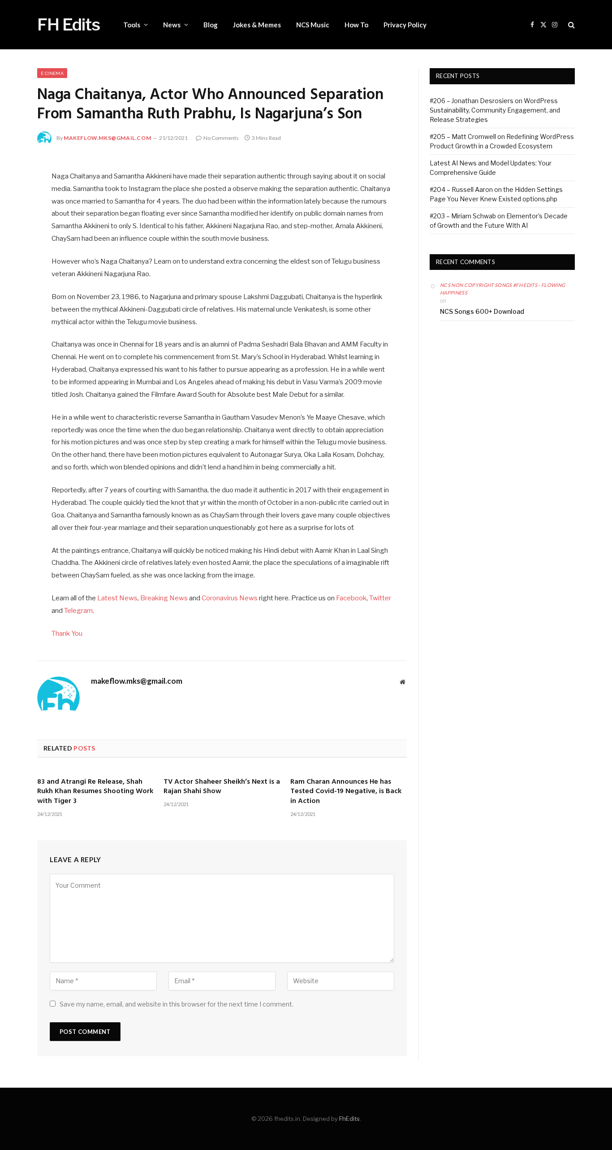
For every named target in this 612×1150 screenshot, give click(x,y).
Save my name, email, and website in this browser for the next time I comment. (176, 1004)
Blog (210, 25)
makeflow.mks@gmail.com (107, 138)
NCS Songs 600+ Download (482, 311)
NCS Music (312, 25)
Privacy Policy (405, 25)
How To (356, 25)
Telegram (78, 611)
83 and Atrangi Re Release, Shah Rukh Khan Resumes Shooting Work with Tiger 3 (95, 792)
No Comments (221, 138)
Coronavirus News (230, 598)
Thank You (67, 633)
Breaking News (164, 598)
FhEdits (349, 1118)
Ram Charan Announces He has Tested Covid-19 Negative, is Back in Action (345, 792)
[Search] (570, 25)
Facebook (351, 598)
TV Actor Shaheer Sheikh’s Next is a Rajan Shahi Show (222, 787)
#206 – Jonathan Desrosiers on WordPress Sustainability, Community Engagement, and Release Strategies (495, 110)
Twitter (380, 598)
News (172, 25)
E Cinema (52, 73)
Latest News (117, 598)
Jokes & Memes (257, 25)
